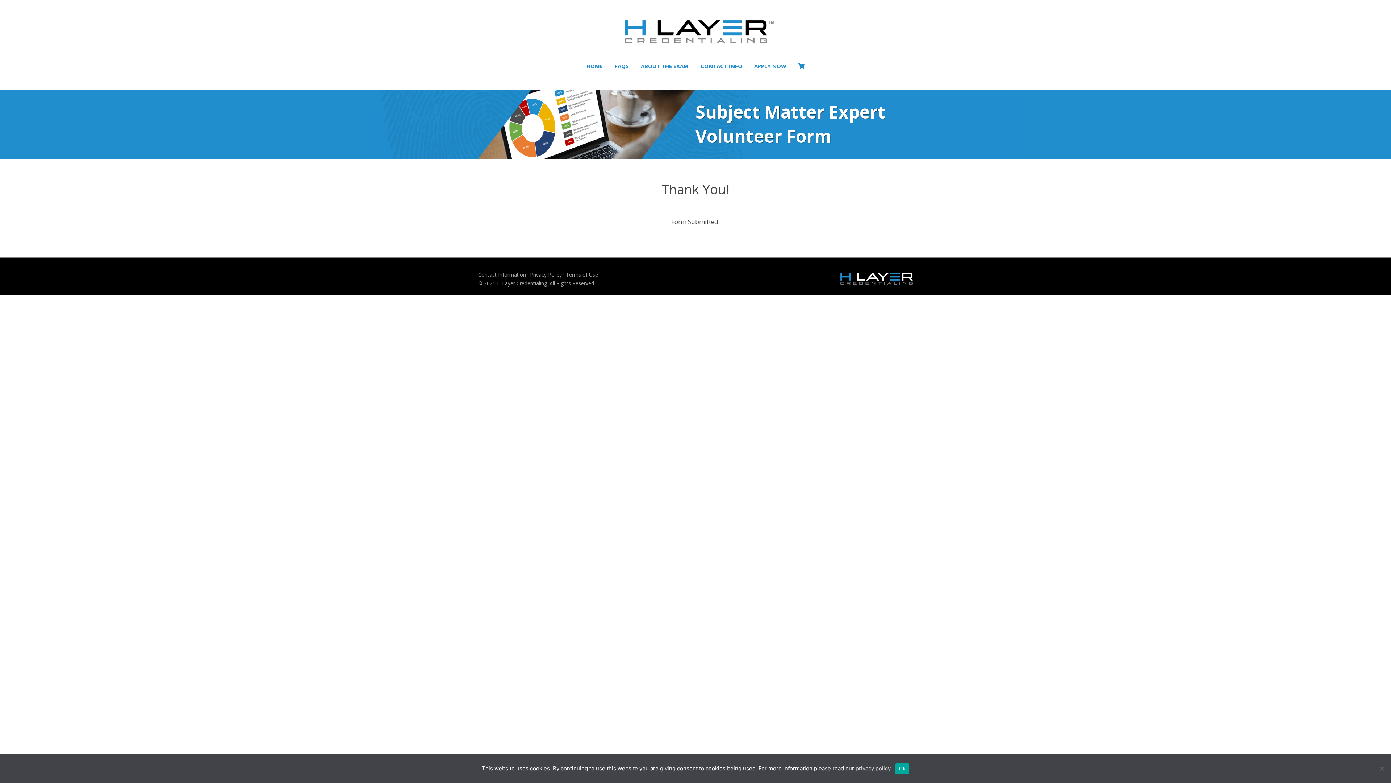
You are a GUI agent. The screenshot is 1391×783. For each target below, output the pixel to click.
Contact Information (502, 274)
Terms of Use (582, 274)
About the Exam (665, 66)
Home (594, 66)
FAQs (622, 66)
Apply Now (770, 66)
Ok (902, 768)
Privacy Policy (546, 274)
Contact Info (721, 66)
